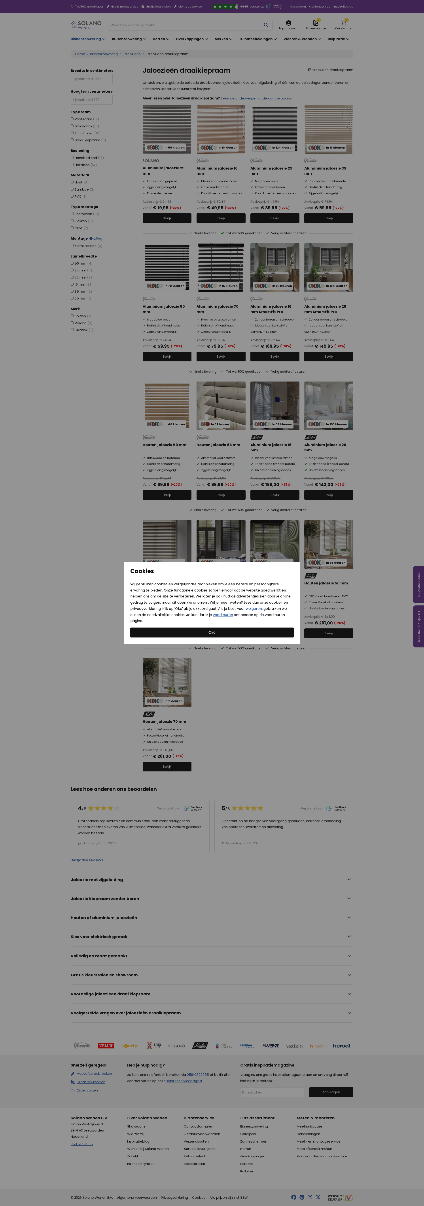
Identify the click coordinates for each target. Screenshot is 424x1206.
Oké (212, 632)
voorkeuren (223, 614)
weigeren (254, 609)
